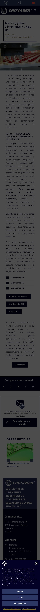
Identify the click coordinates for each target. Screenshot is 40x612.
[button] (37, 563)
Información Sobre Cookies (12, 609)
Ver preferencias (20, 603)
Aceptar (20, 591)
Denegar (20, 597)
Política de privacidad (29, 609)
